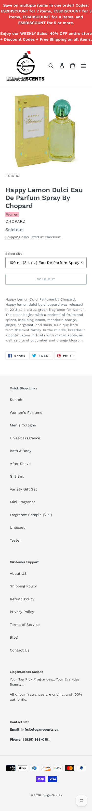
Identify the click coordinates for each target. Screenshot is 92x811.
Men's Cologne (23, 425)
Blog (14, 637)
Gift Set (17, 476)
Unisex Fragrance (25, 438)
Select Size (14, 253)
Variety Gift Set (23, 489)
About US (18, 573)
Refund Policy (22, 599)
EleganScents (52, 795)
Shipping (12, 237)
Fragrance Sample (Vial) (31, 515)
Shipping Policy (23, 586)
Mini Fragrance (23, 502)
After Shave (20, 464)
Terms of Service (25, 624)
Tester (15, 540)
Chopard (15, 221)
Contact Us (19, 650)
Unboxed (18, 527)
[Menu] (83, 65)
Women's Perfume (26, 412)
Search (16, 399)
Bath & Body (20, 451)
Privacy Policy (22, 612)
